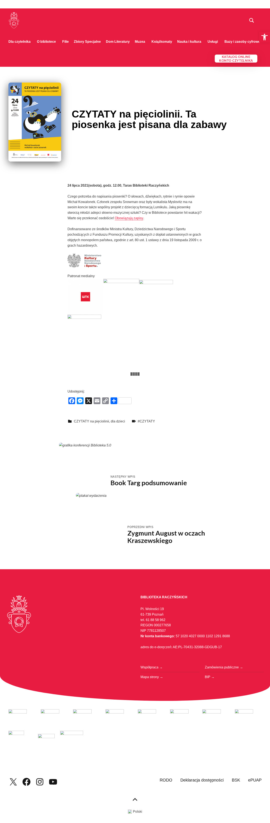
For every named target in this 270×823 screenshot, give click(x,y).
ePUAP (255, 780)
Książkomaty (161, 41)
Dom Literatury (118, 41)
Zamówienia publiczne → (224, 667)
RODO (166, 780)
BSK (236, 780)
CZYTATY (147, 421)
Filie (65, 41)
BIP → (210, 677)
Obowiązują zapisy (129, 218)
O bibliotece (46, 41)
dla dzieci (118, 421)
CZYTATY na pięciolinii (91, 421)
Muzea (140, 41)
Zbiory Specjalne (87, 41)
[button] (264, 37)
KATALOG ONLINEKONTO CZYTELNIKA (236, 58)
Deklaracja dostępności (202, 780)
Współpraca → (151, 667)
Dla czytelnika (19, 41)
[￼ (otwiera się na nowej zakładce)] (85, 296)
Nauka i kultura (189, 41)
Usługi (213, 41)
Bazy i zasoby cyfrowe (242, 41)
